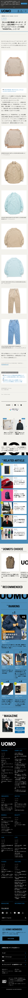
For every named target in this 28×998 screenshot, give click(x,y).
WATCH (16, 696)
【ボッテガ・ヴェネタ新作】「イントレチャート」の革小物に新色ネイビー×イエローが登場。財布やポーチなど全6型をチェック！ (19, 470)
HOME (2, 447)
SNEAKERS (3, 666)
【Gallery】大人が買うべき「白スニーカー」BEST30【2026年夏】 (7, 672)
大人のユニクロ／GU (18, 479)
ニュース (4, 18)
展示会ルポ (4, 642)
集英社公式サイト (5, 969)
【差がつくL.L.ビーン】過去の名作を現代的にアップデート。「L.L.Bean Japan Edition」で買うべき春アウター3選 (14, 377)
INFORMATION (4, 572)
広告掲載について (5, 972)
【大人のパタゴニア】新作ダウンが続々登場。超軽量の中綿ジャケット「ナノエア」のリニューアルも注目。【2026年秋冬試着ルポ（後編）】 (14, 646)
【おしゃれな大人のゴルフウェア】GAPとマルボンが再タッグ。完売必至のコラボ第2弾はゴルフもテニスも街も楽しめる (19, 534)
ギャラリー (4, 668)
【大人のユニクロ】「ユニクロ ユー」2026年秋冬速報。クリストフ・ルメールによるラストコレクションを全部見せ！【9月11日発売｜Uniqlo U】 (20, 482)
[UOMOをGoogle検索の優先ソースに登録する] (14, 409)
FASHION (8, 447)
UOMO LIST (23, 572)
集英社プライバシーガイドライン (7, 971)
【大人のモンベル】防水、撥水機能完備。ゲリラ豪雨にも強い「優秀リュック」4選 (19, 495)
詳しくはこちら (24, 3)
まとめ (16, 492)
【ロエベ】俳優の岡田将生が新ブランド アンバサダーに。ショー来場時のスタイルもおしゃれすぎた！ (19, 521)
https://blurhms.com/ (4, 364)
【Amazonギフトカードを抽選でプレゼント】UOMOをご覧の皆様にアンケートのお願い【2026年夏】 (10, 576)
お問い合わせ (17, 969)
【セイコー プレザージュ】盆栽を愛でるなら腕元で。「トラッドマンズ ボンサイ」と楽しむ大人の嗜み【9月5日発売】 (20, 702)
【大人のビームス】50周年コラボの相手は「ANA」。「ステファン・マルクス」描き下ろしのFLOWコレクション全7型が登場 (19, 508)
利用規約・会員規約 (18, 971)
